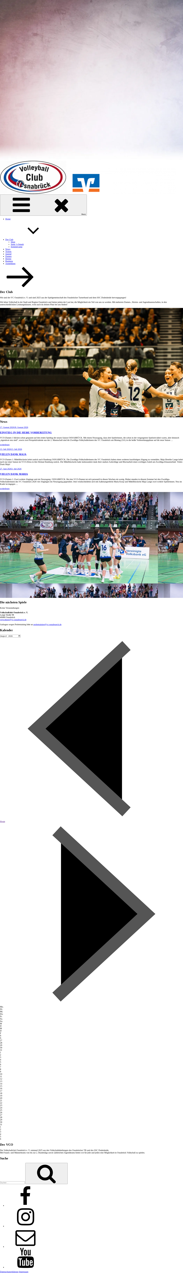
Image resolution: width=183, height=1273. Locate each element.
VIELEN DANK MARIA (14, 474)
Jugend (8, 254)
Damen (8, 256)
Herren (8, 259)
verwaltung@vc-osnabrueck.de (13, 620)
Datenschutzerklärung (9, 1272)
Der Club (9, 239)
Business (9, 261)
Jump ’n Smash (17, 244)
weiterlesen (5, 445)
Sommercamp (16, 247)
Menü (83, 214)
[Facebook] (25, 1205)
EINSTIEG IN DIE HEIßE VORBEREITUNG (26, 432)
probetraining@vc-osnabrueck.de (47, 624)
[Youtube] (25, 1267)
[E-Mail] (25, 1247)
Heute (2, 821)
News (7, 249)
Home (8, 219)
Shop (13, 242)
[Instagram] (25, 1226)
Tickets (8, 251)
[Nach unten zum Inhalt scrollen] (20, 286)
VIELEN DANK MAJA (13, 454)
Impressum (23, 1272)
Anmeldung (10, 263)
